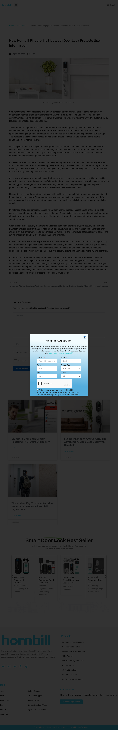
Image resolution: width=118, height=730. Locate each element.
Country (64, 372)
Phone (39, 365)
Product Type (65, 365)
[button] (85, 337)
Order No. (40, 357)
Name (39, 372)
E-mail (63, 357)
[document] (59, 365)
